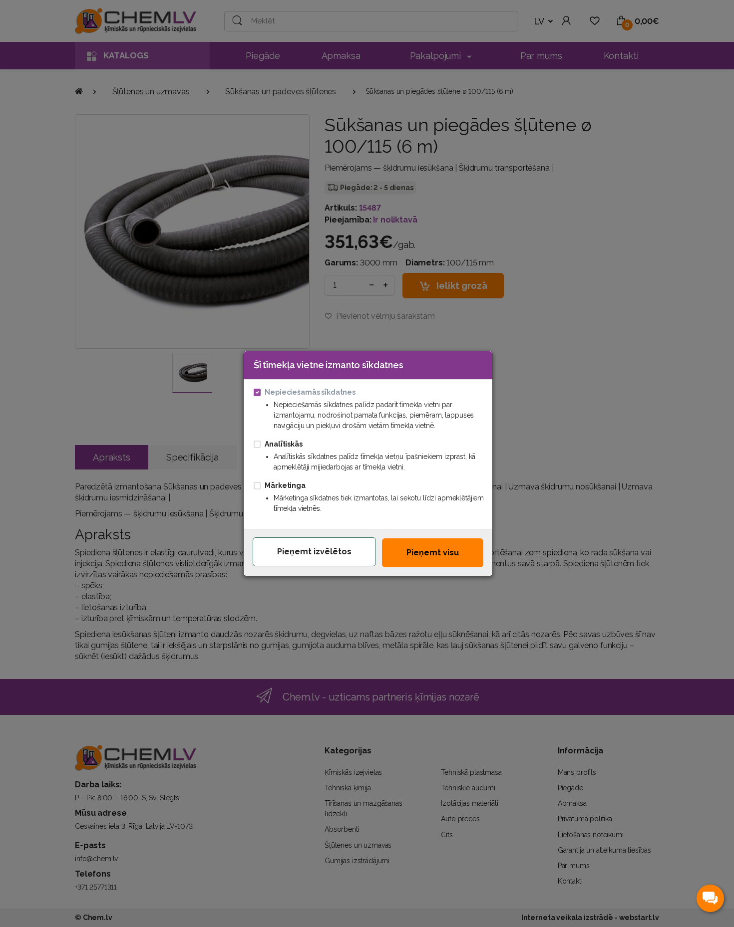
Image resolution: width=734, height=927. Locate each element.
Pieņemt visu (432, 552)
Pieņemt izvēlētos (314, 551)
